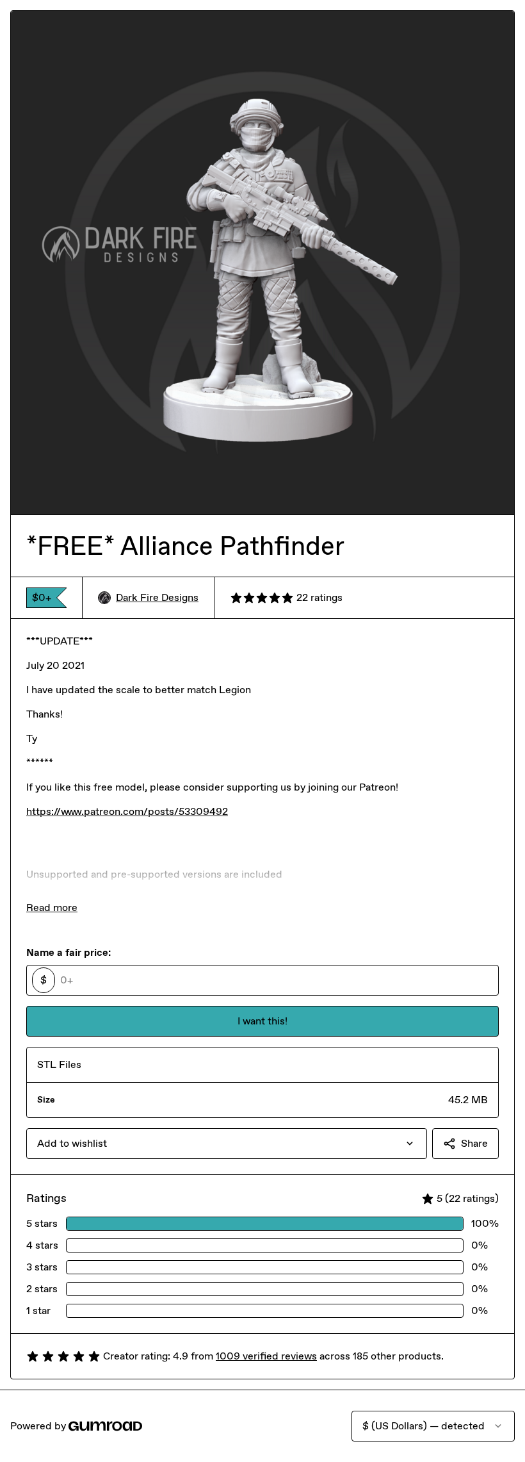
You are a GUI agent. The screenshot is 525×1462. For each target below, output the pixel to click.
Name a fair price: (68, 952)
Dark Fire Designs (157, 597)
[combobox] (226, 1143)
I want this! (262, 1021)
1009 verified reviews (266, 1356)
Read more (51, 907)
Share (474, 1143)
